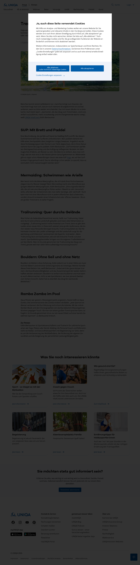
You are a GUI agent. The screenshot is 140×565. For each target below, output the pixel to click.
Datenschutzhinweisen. (61, 49)
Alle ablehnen (52, 68)
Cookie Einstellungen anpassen (50, 75)
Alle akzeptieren (87, 68)
